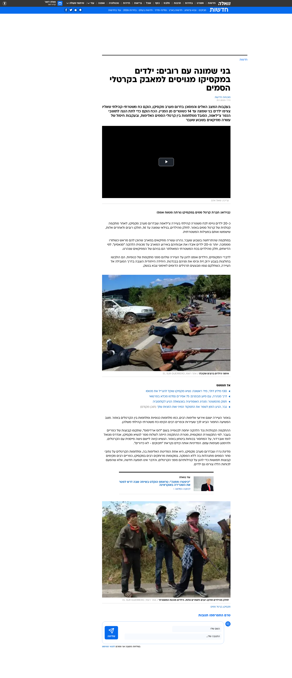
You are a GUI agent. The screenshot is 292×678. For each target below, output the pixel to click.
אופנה (101, 3)
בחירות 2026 (130, 10)
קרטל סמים (216, 607)
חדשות (212, 3)
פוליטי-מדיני (161, 10)
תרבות (177, 3)
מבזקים (202, 10)
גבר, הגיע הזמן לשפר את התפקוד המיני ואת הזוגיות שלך (192, 407)
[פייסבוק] (66, 10)
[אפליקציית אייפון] (76, 10)
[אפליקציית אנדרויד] (80, 10)
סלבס (167, 3)
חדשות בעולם (146, 10)
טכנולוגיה (114, 3)
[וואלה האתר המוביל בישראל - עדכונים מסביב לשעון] (224, 3)
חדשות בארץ (175, 10)
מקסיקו (226, 607)
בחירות (189, 3)
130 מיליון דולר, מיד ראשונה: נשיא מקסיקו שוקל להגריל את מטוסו (186, 391)
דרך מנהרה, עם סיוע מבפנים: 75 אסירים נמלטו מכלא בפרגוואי (188, 396)
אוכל (148, 3)
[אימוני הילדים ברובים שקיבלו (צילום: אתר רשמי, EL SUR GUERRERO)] (166, 326)
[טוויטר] (71, 10)
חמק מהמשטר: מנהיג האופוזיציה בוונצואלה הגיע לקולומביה (190, 401)
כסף (157, 3)
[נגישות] (5, 3)
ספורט (200, 3)
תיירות (126, 3)
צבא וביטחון (191, 10)
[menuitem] (210, 3)
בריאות (138, 3)
